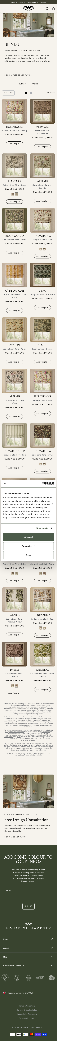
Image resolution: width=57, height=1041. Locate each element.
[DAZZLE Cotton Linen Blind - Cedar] (40, 573)
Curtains (23, 84)
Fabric (35, 84)
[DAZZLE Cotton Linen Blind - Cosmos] (44, 573)
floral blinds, (27, 730)
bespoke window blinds (14, 732)
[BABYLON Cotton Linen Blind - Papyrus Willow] (14, 599)
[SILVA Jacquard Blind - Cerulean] (42, 275)
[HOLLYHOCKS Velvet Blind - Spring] (42, 381)
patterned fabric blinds (41, 730)
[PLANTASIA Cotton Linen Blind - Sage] (14, 165)
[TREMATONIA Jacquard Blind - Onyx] (44, 249)
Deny (28, 555)
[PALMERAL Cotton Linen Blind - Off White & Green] (42, 654)
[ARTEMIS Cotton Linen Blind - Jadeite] (42, 165)
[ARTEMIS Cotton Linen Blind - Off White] (14, 381)
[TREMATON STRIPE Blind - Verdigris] (14, 435)
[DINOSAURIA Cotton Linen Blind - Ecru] (44, 628)
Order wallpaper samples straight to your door (28, 2)
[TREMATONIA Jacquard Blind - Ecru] (42, 220)
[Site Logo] (28, 8)
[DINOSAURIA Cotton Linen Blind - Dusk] (42, 599)
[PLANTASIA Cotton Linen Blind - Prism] (12, 194)
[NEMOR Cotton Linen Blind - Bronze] (42, 329)
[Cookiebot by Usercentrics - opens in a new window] (42, 483)
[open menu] (51, 939)
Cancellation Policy (27, 1018)
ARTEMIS (47, 735)
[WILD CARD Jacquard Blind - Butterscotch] (42, 111)
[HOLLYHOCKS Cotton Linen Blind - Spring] (14, 111)
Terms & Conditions (27, 1006)
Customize (27, 546)
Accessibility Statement (27, 1014)
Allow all (28, 537)
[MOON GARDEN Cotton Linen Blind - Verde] (14, 220)
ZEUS (19, 737)
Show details (42, 528)
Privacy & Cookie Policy (27, 1010)
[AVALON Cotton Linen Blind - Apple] (14, 329)
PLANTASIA (8, 737)
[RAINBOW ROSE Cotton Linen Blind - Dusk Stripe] (14, 275)
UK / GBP (29, 993)
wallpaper (46, 732)
